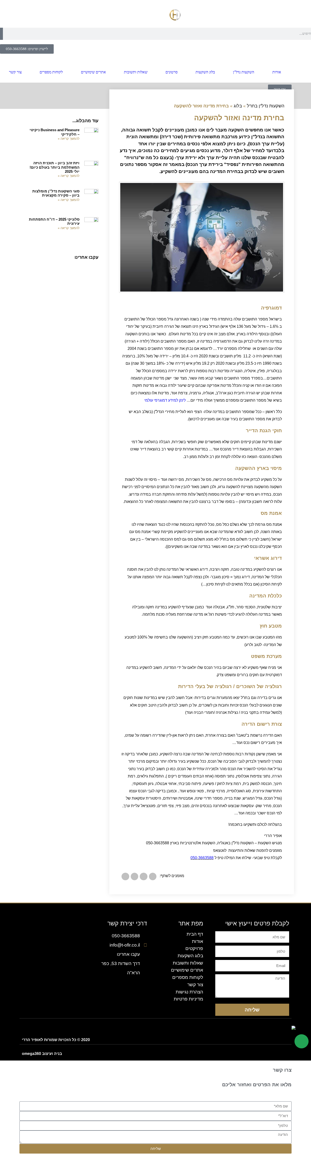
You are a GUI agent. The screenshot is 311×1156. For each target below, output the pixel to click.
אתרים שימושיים (93, 72)
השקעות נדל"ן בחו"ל (265, 106)
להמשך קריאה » (68, 138)
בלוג (238, 106)
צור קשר (15, 72)
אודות (276, 72)
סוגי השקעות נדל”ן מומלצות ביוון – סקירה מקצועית (55, 193)
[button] (153, 876)
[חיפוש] (1, 34)
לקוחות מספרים (51, 72)
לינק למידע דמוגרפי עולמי (165, 400)
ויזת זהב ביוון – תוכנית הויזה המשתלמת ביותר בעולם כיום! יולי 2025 (54, 167)
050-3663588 (202, 858)
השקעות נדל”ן (243, 72)
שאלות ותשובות (135, 72)
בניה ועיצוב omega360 (42, 1054)
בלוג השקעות (205, 72)
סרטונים (171, 72)
